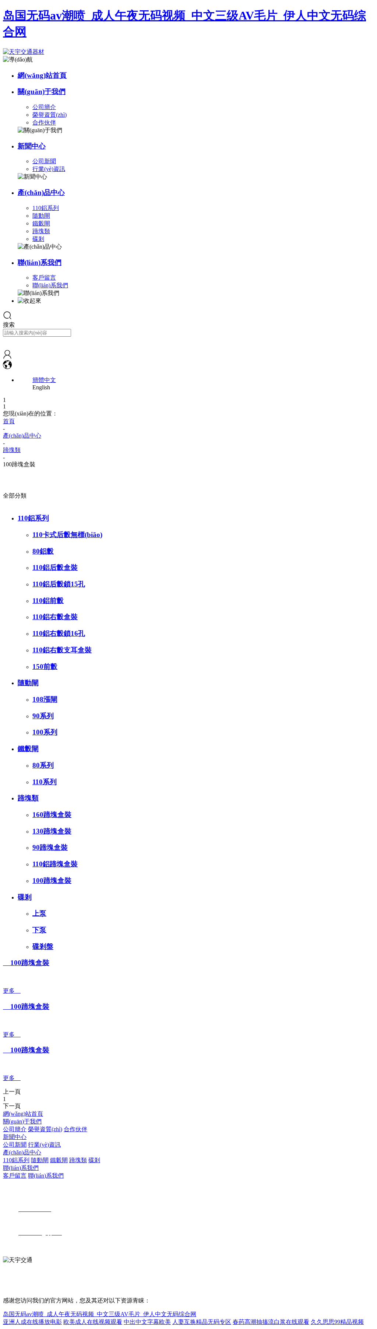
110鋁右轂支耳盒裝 (62, 650)
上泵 (39, 913)
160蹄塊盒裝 (51, 814)
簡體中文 (44, 380)
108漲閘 (44, 699)
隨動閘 (41, 216)
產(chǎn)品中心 (41, 192)
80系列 (43, 765)
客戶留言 (44, 277)
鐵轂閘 (41, 223)
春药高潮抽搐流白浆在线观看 (271, 1322)
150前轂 (44, 666)
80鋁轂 (43, 551)
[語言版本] (7, 367)
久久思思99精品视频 (337, 1322)
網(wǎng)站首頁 (42, 75)
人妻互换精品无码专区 (201, 1322)
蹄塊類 (41, 231)
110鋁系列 (45, 208)
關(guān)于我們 (42, 91)
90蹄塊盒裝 (50, 847)
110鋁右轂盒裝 (55, 617)
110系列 (44, 782)
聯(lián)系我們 (39, 262)
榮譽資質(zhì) (49, 115)
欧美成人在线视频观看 (92, 1322)
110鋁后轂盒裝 (55, 567)
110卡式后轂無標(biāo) (67, 535)
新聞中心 (32, 146)
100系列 (44, 732)
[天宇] (7, 357)
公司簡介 (44, 107)
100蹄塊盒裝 (51, 880)
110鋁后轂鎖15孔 (58, 584)
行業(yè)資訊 (48, 169)
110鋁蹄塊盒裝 (55, 864)
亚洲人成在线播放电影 (32, 1322)
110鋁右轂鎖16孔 (58, 633)
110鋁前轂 (48, 600)
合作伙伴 (44, 122)
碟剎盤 (42, 946)
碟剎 (38, 239)
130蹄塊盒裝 (51, 831)
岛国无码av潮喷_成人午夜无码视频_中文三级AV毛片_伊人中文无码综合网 (99, 1314)
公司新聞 (44, 161)
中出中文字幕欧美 (147, 1322)
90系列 (43, 716)
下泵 (39, 930)
